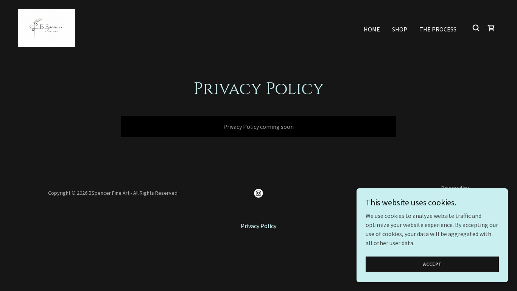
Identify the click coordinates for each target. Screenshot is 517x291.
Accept (432, 264)
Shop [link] (399, 29)
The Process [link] (437, 29)
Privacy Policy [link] (258, 226)
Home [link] (372, 29)
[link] (46, 27)
